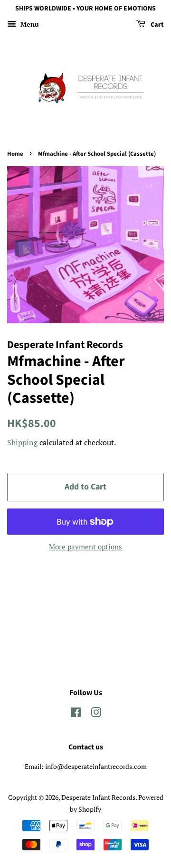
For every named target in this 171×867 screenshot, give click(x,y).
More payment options (85, 546)
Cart (156, 25)
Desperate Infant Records (98, 797)
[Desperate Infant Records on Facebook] (75, 713)
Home (15, 153)
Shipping (22, 442)
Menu (29, 24)
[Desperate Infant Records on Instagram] (96, 713)
